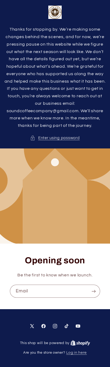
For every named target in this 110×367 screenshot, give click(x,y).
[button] (55, 138)
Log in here (76, 352)
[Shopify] (80, 343)
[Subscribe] (94, 291)
